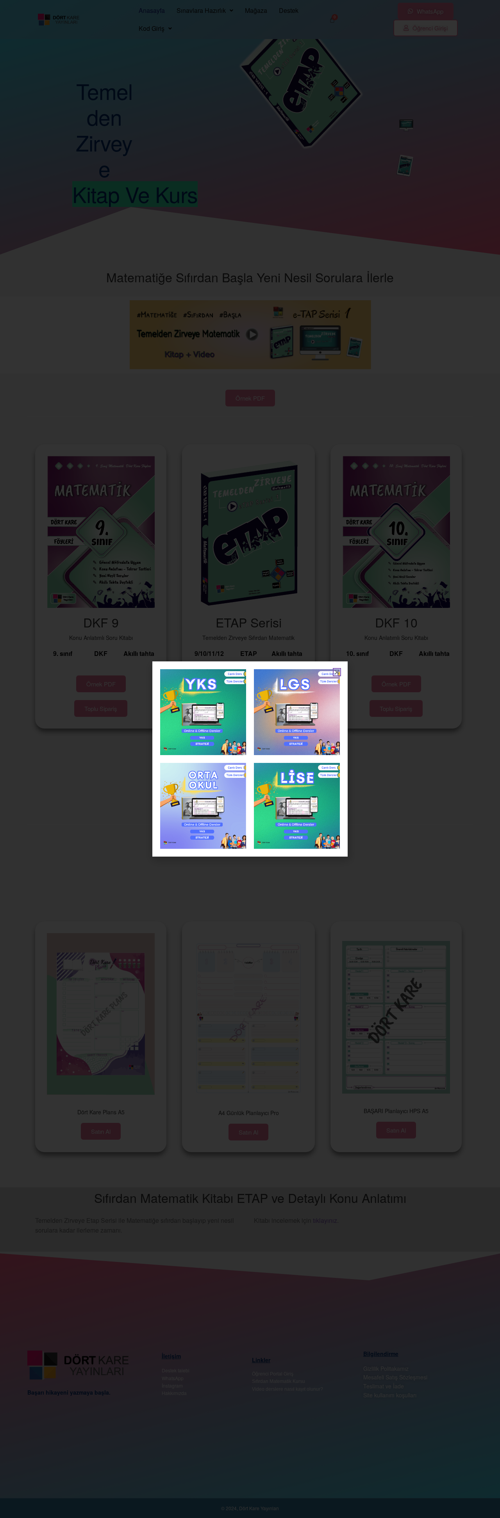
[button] (337, 672)
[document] (250, 759)
